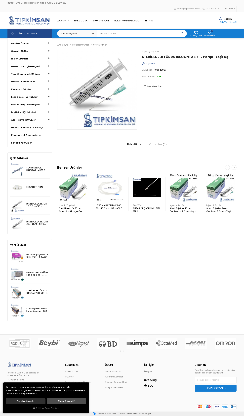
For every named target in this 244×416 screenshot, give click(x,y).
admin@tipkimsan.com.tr (188, 9)
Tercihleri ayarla (25, 401)
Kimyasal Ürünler (21, 89)
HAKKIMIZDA (80, 21)
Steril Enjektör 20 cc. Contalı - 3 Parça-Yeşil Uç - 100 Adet (220, 210)
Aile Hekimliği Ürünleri (23, 120)
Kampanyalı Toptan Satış (26, 135)
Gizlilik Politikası (113, 371)
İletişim (148, 371)
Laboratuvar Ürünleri (23, 82)
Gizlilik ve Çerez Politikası (47, 408)
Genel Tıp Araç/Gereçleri (25, 66)
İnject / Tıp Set (67, 205)
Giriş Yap (223, 22)
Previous (227, 167)
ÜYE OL (148, 385)
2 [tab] (123, 351)
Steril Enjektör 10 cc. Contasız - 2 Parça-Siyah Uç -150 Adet (183, 210)
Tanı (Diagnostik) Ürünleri (26, 74)
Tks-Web (137, 205)
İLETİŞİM (149, 21)
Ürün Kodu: (147, 70)
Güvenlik (69, 377)
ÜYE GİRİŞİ (150, 380)
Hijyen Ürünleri (19, 59)
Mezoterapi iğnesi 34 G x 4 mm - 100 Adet (37, 256)
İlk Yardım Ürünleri (22, 143)
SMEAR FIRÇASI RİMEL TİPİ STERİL (146, 209)
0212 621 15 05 (212, 9)
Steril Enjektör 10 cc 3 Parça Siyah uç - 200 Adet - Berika (36, 310)
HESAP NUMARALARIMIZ (127, 21)
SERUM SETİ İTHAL (34, 187)
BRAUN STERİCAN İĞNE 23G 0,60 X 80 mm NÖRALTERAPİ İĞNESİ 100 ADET (37, 274)
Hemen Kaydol (215, 388)
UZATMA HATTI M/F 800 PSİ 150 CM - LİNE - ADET (109, 206)
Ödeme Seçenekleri (116, 382)
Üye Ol (233, 22)
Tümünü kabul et (67, 401)
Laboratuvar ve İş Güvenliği (27, 127)
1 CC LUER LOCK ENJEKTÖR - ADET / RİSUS (35, 169)
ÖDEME (109, 365)
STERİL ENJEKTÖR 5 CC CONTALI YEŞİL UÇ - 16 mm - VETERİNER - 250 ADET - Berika (37, 292)
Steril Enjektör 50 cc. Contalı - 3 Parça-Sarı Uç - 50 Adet (72, 210)
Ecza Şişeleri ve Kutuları (24, 97)
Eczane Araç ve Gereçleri (25, 105)
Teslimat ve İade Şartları (78, 382)
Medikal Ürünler (20, 43)
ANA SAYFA (63, 21)
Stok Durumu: (149, 77)
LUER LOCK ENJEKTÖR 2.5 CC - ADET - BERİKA (36, 205)
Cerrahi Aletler (19, 51)
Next (234, 167)
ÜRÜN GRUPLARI (100, 21)
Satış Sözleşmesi (114, 387)
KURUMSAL (72, 365)
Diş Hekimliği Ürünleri (23, 112)
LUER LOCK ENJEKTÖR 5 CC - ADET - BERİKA (37, 223)
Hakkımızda (71, 371)
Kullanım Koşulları (114, 377)
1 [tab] (121, 351)
